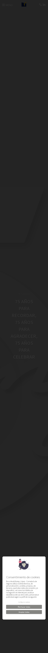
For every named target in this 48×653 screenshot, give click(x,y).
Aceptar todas (24, 612)
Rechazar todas (24, 607)
